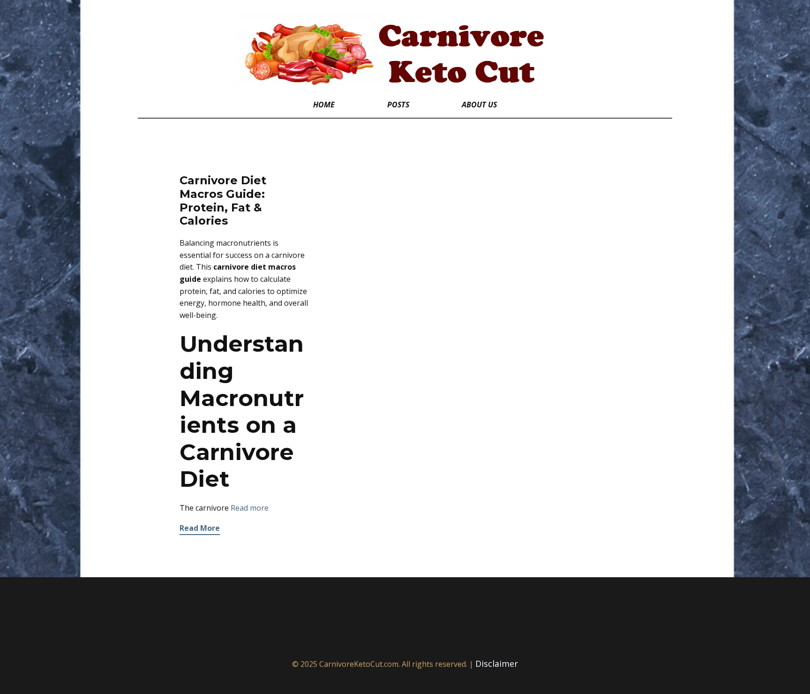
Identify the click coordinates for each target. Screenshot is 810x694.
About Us (479, 104)
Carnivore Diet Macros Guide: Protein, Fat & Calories (223, 200)
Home (324, 104)
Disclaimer (496, 663)
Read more (250, 508)
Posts (398, 104)
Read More (200, 528)
